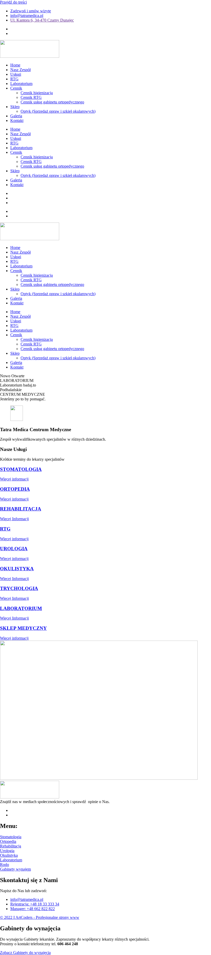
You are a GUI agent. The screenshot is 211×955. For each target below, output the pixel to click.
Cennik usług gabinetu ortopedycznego (52, 102)
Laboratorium (21, 83)
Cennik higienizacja (37, 93)
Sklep (15, 106)
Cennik (16, 88)
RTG (14, 79)
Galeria (16, 116)
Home (15, 65)
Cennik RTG (31, 97)
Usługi (15, 74)
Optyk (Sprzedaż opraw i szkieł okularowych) (58, 111)
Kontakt (16, 120)
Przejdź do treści (13, 2)
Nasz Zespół (20, 69)
